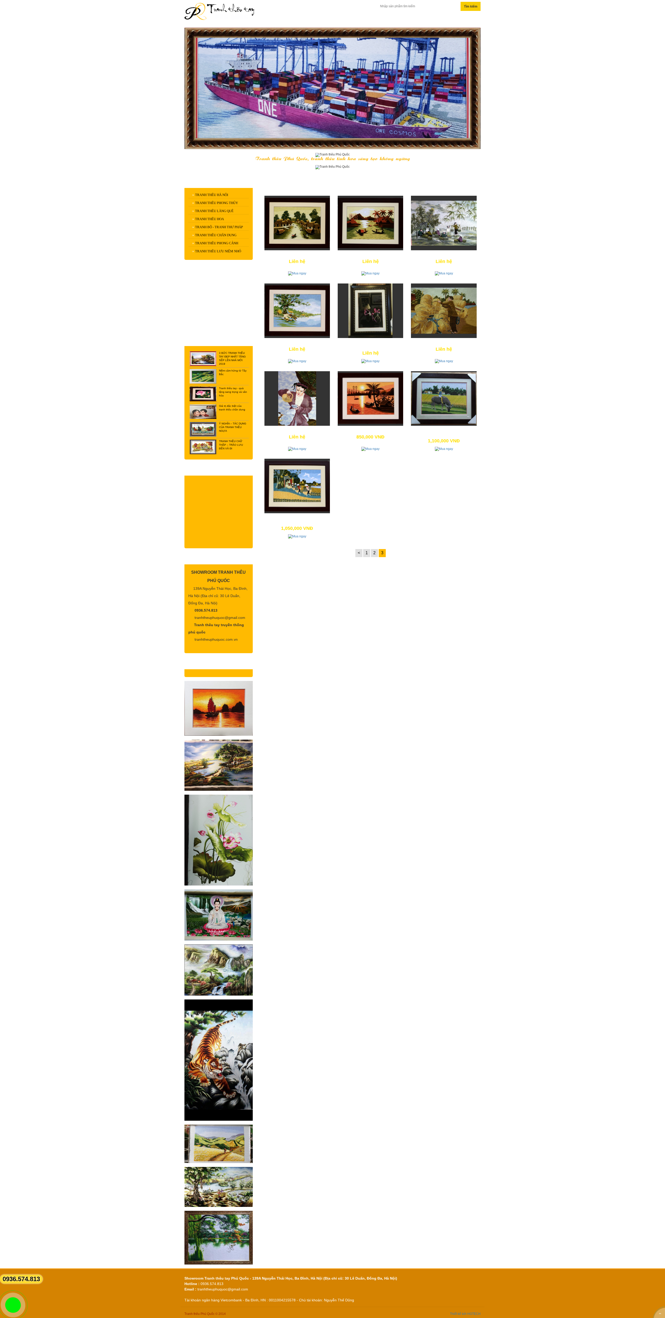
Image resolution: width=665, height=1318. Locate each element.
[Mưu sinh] (443, 310)
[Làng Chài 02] (297, 223)
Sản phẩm (329, 17)
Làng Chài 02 (297, 254)
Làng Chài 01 (370, 254)
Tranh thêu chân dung (215, 235)
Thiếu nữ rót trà (297, 430)
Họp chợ (443, 254)
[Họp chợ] (443, 223)
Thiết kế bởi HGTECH (465, 1314)
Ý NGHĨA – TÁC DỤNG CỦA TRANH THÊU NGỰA (232, 427)
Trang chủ (285, 17)
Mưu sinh (444, 342)
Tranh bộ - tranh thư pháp (219, 227)
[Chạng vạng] (370, 398)
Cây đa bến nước (297, 342)
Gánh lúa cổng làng (297, 517)
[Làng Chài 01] (370, 223)
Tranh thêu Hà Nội (211, 195)
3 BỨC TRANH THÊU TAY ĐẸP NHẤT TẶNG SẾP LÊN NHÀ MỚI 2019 (232, 358)
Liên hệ (452, 17)
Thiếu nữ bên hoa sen (370, 342)
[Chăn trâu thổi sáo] (443, 398)
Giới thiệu (372, 17)
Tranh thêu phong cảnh (216, 243)
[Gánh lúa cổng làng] (297, 486)
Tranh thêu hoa (209, 219)
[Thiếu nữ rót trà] (297, 398)
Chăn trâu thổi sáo (444, 430)
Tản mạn (414, 17)
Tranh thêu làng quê (214, 211)
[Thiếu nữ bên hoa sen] (370, 310)
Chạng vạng (370, 430)
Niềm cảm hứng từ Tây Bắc (233, 372)
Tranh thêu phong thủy (216, 203)
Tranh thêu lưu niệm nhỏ (218, 251)
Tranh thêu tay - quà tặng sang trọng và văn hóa (233, 392)
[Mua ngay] (297, 273)
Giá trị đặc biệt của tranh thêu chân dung (232, 407)
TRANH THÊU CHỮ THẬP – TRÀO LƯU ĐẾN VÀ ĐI (231, 445)
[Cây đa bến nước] (297, 310)
